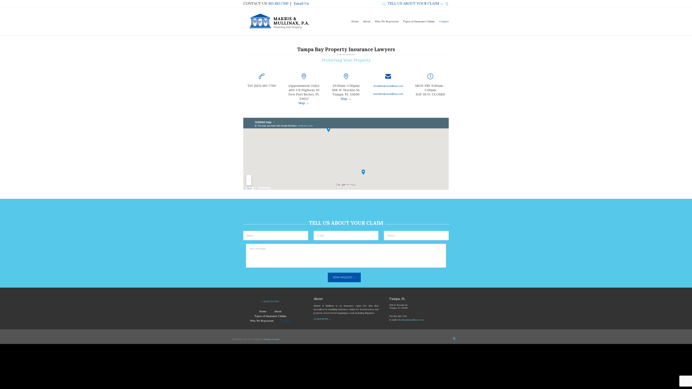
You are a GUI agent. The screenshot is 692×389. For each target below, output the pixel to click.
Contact (286, 320)
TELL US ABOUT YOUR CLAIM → (412, 3)
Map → (303, 103)
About (277, 311)
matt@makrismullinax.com (388, 93)
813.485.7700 (278, 3)
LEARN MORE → (322, 319)
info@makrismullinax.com (410, 319)
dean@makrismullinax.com (388, 86)
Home (263, 311)
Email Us (301, 3)
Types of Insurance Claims (270, 316)
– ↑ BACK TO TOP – (270, 301)
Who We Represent (262, 320)
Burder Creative (272, 339)
